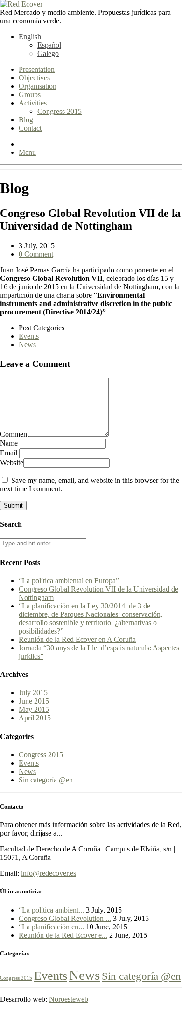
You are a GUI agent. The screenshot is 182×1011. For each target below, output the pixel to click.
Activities (33, 103)
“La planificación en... (51, 927)
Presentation (37, 69)
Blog (26, 120)
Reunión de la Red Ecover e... (63, 935)
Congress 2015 (59, 111)
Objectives (34, 78)
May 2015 (34, 709)
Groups (30, 94)
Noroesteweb (68, 999)
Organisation (37, 86)
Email (9, 453)
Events (29, 336)
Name (10, 443)
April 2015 (35, 718)
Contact (30, 128)
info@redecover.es (48, 873)
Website (11, 463)
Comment (14, 434)
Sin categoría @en (46, 780)
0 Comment (36, 254)
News (27, 345)
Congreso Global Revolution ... (65, 918)
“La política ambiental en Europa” (69, 581)
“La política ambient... (51, 910)
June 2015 (34, 701)
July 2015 (33, 693)
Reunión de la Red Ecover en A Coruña (77, 639)
